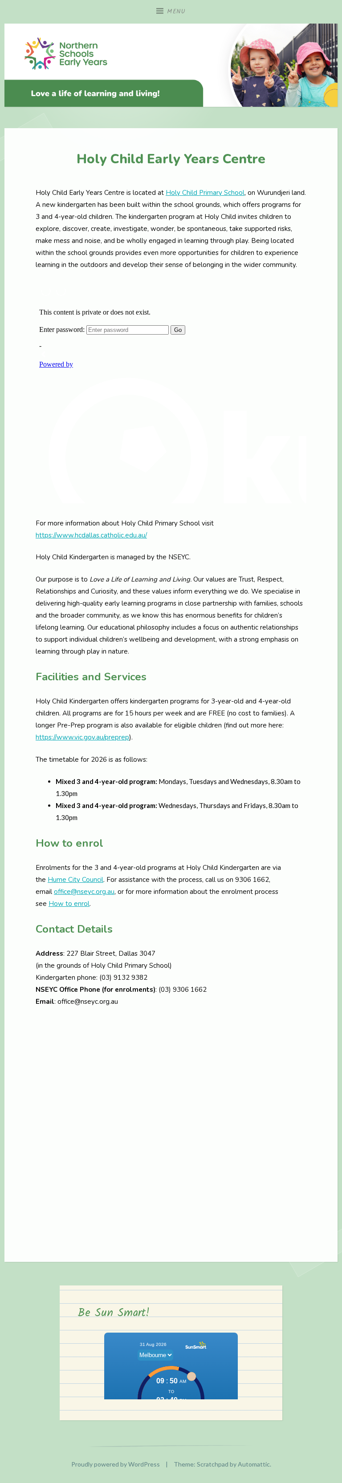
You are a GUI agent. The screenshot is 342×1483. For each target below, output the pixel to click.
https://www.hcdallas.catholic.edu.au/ (91, 535)
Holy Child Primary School (205, 192)
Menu (176, 11)
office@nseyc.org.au (84, 891)
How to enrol (69, 903)
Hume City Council (75, 879)
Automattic (254, 1464)
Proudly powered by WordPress (115, 1464)
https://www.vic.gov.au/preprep (82, 737)
